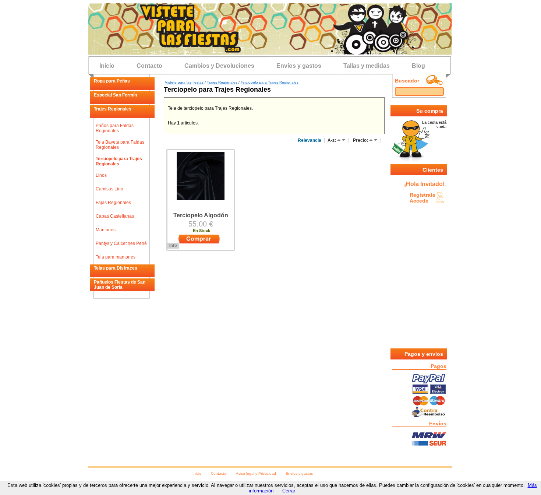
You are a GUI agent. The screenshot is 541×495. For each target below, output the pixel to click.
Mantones (106, 229)
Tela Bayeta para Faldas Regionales (120, 145)
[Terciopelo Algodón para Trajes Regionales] (200, 198)
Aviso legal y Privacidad (256, 473)
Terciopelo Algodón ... (200, 218)
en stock (201, 230)
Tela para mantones (115, 257)
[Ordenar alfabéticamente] (339, 140)
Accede (419, 201)
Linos (101, 175)
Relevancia (309, 140)
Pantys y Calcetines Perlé (121, 243)
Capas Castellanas (115, 216)
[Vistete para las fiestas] (270, 53)
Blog (418, 66)
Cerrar (288, 491)
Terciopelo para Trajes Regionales (119, 161)
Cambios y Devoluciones (219, 66)
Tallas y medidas (366, 66)
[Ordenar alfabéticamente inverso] (344, 140)
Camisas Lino (109, 189)
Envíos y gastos (298, 66)
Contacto (149, 66)
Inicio (106, 66)
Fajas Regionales (113, 202)
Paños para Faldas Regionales (115, 128)
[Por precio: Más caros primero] (376, 140)
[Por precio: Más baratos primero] (371, 140)
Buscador (407, 81)
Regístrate (422, 195)
